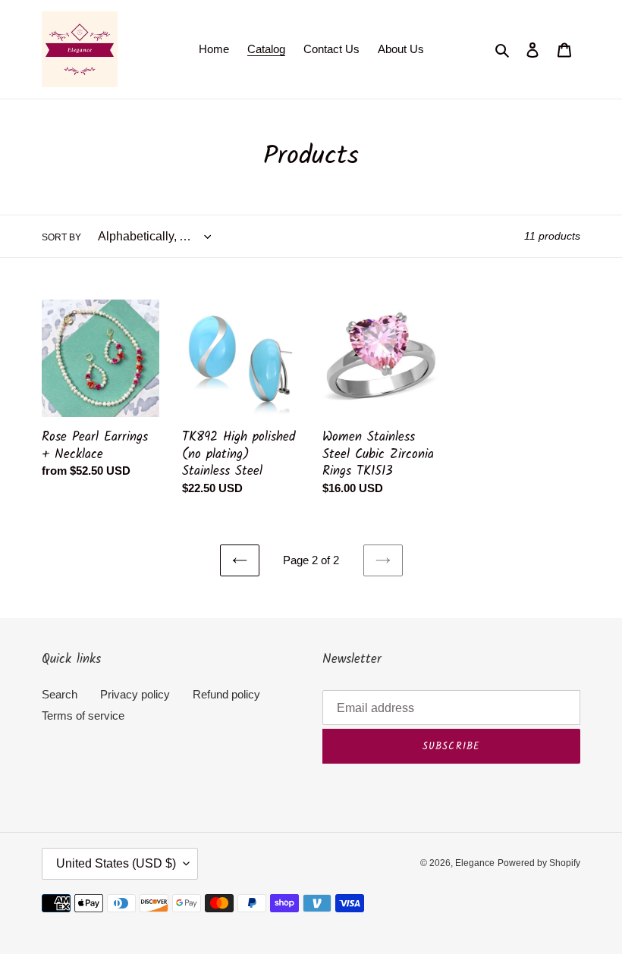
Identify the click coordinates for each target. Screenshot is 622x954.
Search (59, 694)
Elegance (475, 863)
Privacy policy (135, 694)
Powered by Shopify (539, 863)
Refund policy (226, 694)
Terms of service (83, 715)
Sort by (61, 237)
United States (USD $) (116, 863)
